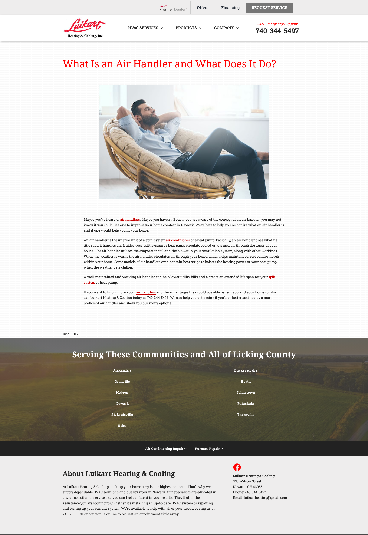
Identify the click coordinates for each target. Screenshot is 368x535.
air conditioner (178, 240)
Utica (122, 425)
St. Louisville (122, 414)
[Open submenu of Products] (201, 28)
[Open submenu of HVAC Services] (162, 28)
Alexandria (122, 370)
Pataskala (245, 403)
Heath (246, 381)
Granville (122, 381)
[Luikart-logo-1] (86, 19)
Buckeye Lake (245, 370)
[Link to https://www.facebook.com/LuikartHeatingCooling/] (237, 467)
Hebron (122, 392)
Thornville (245, 414)
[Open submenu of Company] (238, 28)
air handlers (130, 219)
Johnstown (245, 392)
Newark (122, 403)
